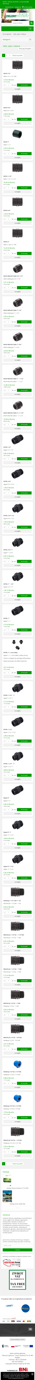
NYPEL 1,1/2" (8, 729)
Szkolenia (6, 1215)
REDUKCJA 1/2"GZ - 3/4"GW (13, 1037)
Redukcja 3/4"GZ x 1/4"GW (12, 1106)
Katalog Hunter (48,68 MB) (17, 1204)
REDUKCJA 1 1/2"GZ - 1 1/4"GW (14, 935)
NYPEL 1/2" (7, 447)
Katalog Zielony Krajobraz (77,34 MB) (17, 1188)
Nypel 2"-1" (7, 832)
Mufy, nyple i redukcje (19, 34)
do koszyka (24, 85)
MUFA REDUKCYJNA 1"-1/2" (13, 310)
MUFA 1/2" (7, 73)
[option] (9, 1308)
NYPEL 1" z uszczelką (10, 652)
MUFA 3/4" (7, 108)
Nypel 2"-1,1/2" (9, 866)
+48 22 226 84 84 (20, 1360)
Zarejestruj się (9, 7)
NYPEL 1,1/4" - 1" (9, 695)
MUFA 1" (6, 142)
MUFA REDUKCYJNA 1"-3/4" (13, 344)
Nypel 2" (6, 798)
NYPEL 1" (7, 618)
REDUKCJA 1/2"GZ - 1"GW (12, 1003)
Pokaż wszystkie (17, 55)
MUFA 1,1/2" (8, 176)
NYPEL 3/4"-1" (8, 550)
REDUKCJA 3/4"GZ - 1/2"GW (13, 1140)
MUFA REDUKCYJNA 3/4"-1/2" (13, 276)
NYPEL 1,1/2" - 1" (9, 764)
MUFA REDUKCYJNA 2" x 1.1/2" (14, 413)
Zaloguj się (18, 7)
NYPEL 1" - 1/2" (9, 584)
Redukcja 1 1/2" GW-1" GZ (12, 900)
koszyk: (27, 7)
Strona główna (7, 34)
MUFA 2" (6, 242)
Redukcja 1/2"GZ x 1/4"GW (12, 1072)
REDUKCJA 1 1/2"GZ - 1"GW (12, 969)
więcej (17, 1208)
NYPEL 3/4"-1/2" (9, 515)
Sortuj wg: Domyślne (25, 48)
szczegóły (17, 89)
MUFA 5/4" (7, 210)
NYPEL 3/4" (7, 481)
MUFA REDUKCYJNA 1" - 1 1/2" (13, 379)
